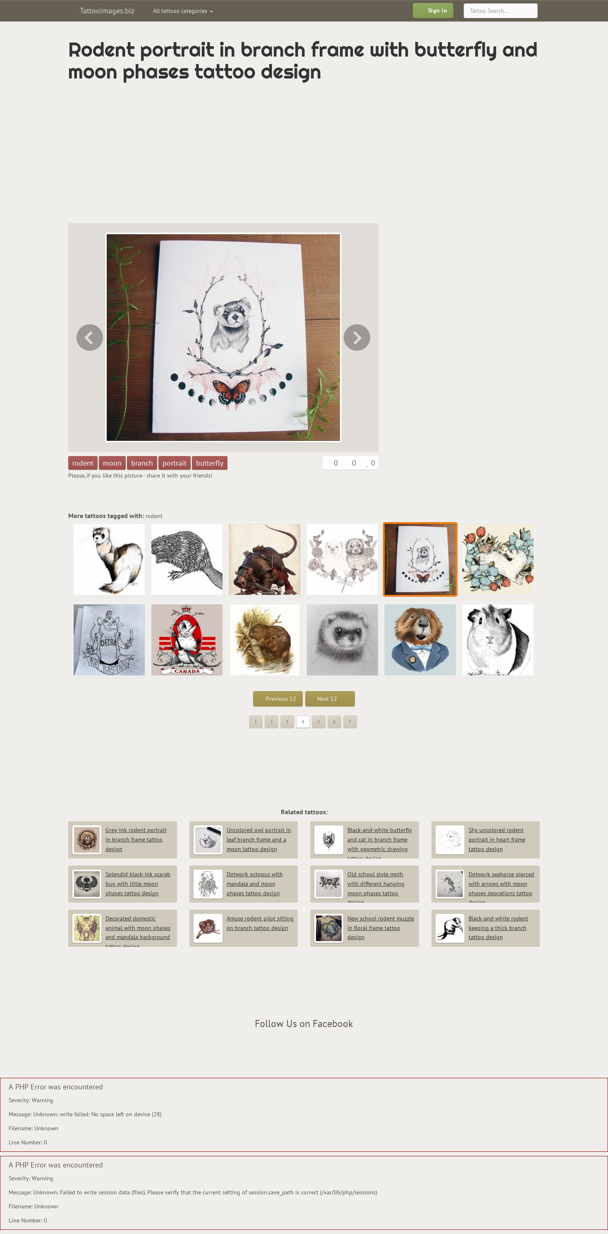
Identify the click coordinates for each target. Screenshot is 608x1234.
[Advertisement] (268, 153)
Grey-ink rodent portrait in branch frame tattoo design (136, 839)
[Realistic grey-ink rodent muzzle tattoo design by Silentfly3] (343, 640)
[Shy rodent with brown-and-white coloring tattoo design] (109, 559)
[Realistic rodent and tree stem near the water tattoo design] (265, 640)
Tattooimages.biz (106, 10)
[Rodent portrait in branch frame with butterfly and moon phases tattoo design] (420, 559)
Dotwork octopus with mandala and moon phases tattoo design (255, 883)
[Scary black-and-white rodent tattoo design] (187, 559)
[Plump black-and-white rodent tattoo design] (498, 640)
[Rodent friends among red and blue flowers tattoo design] (357, 337)
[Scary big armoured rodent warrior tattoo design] (265, 559)
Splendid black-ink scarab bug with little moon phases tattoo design (137, 883)
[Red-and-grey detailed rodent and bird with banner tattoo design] (187, 640)
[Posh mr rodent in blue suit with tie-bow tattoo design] (420, 640)
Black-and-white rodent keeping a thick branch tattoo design (498, 928)
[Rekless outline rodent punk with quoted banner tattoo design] (109, 640)
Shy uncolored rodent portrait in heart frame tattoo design (497, 839)
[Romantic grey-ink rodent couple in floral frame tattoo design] (89, 337)
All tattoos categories (181, 10)
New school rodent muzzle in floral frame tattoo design (380, 928)
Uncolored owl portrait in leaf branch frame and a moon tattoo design (259, 839)
